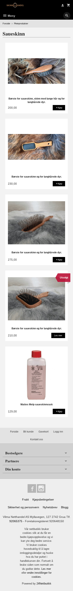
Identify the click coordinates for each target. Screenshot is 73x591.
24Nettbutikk (43, 583)
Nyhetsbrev (50, 507)
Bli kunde (28, 431)
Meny (11, 15)
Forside (6, 23)
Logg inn (58, 431)
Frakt (25, 499)
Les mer (46, 568)
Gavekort (43, 431)
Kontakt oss (36, 439)
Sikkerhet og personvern (23, 507)
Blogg (64, 507)
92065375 (15, 521)
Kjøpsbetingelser (43, 499)
